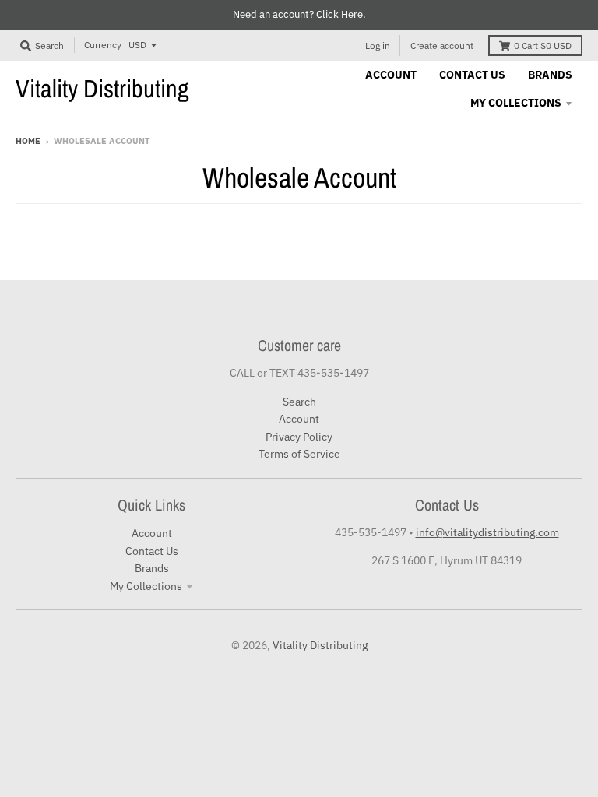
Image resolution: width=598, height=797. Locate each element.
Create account (441, 45)
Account (299, 419)
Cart (543, 45)
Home (28, 140)
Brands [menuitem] (550, 75)
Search (299, 402)
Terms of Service (299, 454)
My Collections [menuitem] (515, 103)
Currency (102, 45)
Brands (152, 568)
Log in (377, 45)
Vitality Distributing (102, 88)
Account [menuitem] (391, 75)
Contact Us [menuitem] (472, 75)
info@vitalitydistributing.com (487, 532)
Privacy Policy (299, 437)
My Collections (146, 586)
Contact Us (151, 551)
